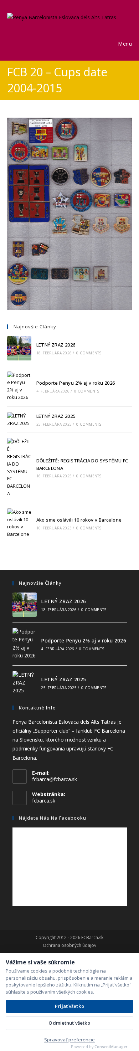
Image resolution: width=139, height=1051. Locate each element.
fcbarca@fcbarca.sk (54, 779)
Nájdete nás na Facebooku (52, 818)
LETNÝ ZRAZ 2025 (56, 416)
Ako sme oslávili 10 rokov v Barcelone (79, 520)
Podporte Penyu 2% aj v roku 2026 (75, 383)
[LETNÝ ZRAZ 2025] (19, 419)
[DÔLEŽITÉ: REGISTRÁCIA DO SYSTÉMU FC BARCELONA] (19, 467)
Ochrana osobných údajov (69, 945)
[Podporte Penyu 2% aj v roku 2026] (19, 386)
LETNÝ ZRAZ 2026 (56, 345)
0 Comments (88, 352)
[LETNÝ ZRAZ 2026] (19, 348)
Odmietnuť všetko (69, 1023)
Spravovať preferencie (69, 1039)
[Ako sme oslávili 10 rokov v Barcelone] (19, 523)
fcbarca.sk (43, 800)
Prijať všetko (69, 1006)
